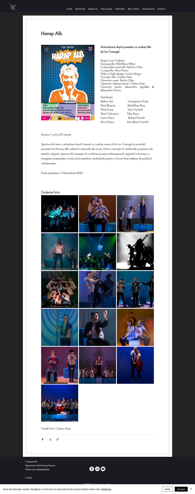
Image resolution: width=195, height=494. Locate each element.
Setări (167, 489)
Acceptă (181, 489)
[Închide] (191, 489)
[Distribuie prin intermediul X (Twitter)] (50, 439)
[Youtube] (103, 469)
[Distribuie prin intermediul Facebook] (42, 439)
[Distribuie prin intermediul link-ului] (57, 439)
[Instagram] (97, 469)
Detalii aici (106, 489)
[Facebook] (91, 469)
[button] (93, 9)
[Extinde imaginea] (59, 213)
